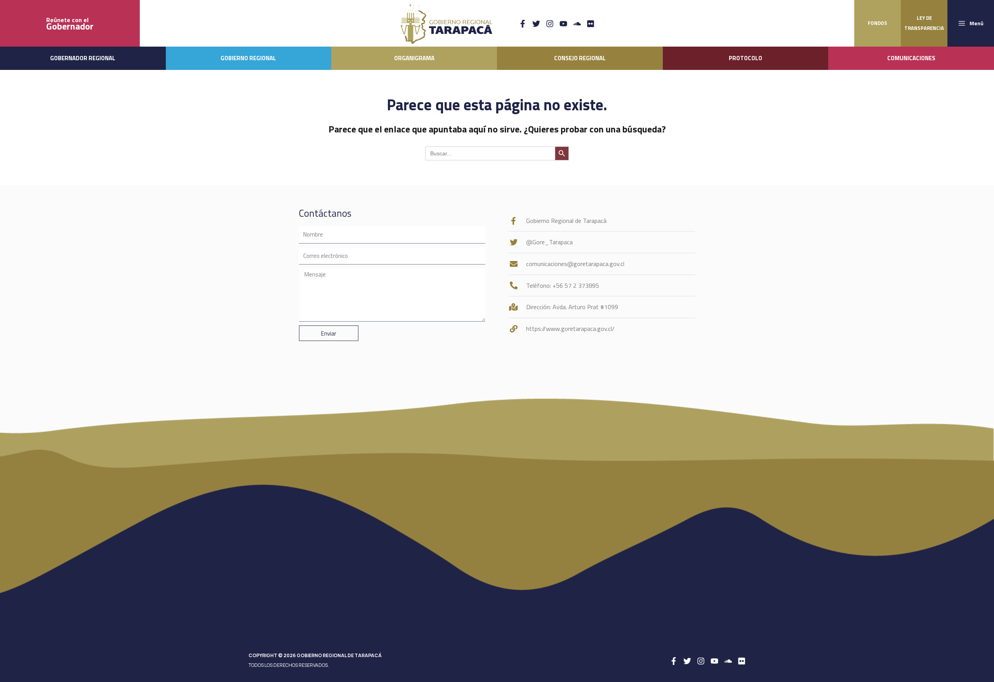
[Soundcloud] (577, 24)
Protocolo (745, 58)
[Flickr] (590, 24)
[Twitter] (536, 24)
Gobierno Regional (248, 58)
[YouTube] (563, 24)
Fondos (877, 23)
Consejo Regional (580, 58)
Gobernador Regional (82, 58)
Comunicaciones (911, 58)
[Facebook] (523, 24)
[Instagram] (550, 24)
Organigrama (414, 58)
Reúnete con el (70, 23)
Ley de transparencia (924, 23)
